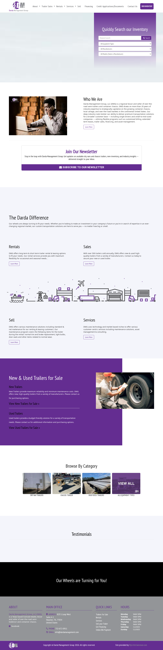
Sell (79, 6)
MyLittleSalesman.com (138, 645)
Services (70, 6)
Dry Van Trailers (36, 495)
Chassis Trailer (66, 495)
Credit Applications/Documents (110, 6)
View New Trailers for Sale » (24, 404)
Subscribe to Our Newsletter (83, 167)
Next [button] (151, 391)
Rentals (59, 6)
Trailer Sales (47, 6)
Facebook (15, 626)
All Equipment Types (126, 495)
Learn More (88, 127)
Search (147, 38)
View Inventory (146, 6)
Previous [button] (98, 391)
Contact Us (132, 6)
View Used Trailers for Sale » (24, 428)
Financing (89, 6)
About (35, 6)
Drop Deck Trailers (96, 495)
